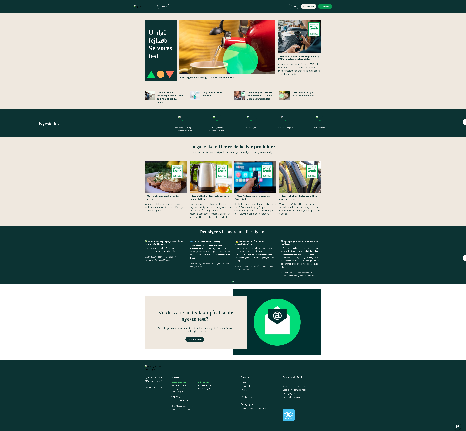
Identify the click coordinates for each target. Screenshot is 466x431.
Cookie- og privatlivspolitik (294, 386)
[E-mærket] (289, 415)
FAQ (284, 382)
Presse (244, 390)
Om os (243, 382)
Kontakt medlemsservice (182, 400)
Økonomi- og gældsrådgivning (253, 408)
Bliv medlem (308, 6)
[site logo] (143, 6)
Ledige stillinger (247, 386)
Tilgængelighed (289, 393)
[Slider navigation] (231, 134)
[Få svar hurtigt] (457, 426)
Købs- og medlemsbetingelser (295, 390)
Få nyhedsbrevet (194, 339)
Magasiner (245, 393)
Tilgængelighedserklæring (293, 397)
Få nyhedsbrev (247, 397)
